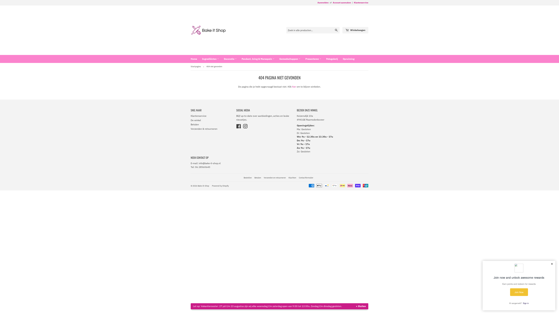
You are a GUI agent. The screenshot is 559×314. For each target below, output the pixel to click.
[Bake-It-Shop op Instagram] (245, 127)
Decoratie (229, 58)
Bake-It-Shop (203, 186)
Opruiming (348, 58)
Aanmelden (323, 2)
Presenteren (312, 58)
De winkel (196, 120)
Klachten (292, 177)
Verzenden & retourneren (204, 128)
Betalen (195, 124)
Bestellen (248, 177)
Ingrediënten (209, 58)
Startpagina (196, 66)
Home (194, 58)
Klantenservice (361, 2)
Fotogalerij (332, 58)
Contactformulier (306, 177)
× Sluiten (361, 306)
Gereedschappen (289, 58)
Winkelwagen (357, 30)
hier (294, 86)
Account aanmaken (342, 2)
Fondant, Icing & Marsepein (257, 58)
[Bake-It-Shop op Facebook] (238, 127)
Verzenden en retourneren (275, 177)
